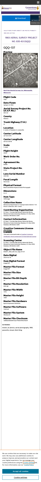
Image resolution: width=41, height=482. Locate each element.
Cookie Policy (29, 465)
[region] (20, 466)
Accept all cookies (20, 471)
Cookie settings (28, 462)
